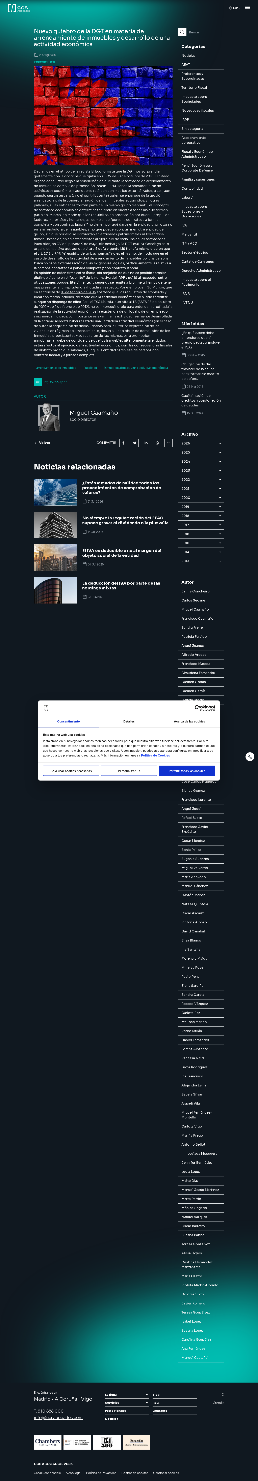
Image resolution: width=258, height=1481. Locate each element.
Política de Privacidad (101, 1473)
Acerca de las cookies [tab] (189, 721)
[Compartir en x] (135, 443)
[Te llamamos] (250, 756)
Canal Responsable (47, 1473)
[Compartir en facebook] (123, 443)
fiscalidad (90, 368)
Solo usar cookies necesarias (71, 770)
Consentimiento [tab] (68, 721)
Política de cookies (134, 1473)
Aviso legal (73, 1473)
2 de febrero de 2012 (71, 307)
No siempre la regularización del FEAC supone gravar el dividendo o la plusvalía (125, 520)
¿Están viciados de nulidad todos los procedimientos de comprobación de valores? (121, 488)
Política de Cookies (155, 755)
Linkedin (218, 1403)
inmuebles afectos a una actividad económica (136, 368)
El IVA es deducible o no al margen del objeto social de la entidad (121, 553)
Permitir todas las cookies (187, 770)
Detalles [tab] (129, 721)
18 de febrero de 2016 (78, 292)
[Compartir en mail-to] (168, 443)
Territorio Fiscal (44, 61)
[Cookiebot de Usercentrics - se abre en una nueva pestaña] (197, 708)
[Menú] (247, 8)
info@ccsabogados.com (58, 1417)
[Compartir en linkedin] (146, 443)
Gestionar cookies (166, 1473)
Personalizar (127, 770)
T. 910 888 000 (49, 1411)
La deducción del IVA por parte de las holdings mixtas (121, 586)
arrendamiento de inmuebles (56, 368)
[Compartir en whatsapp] (157, 443)
